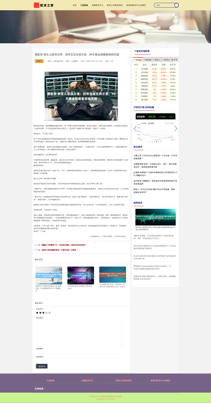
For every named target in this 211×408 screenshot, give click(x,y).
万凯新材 (144, 86)
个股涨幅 (138, 59)
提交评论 (41, 366)
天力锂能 (144, 69)
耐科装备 (144, 79)
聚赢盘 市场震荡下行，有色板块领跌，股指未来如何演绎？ (64, 245)
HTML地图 (118, 396)
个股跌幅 (147, 59)
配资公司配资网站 (115, 5)
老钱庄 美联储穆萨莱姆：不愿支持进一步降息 (59, 250)
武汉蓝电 (144, 82)
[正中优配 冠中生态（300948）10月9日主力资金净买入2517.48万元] (112, 274)
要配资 (39, 61)
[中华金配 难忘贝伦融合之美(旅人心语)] (80, 275)
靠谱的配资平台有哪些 (136, 5)
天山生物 (144, 72)
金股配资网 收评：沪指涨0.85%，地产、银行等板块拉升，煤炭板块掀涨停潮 (155, 165)
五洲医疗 (144, 96)
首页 (75, 5)
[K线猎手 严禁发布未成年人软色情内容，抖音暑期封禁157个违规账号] (49, 275)
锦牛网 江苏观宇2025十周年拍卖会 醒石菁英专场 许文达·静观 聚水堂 (155, 228)
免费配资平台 (97, 5)
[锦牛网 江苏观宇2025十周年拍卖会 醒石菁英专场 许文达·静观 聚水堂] (155, 217)
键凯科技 (144, 89)
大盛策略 (84, 5)
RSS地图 (109, 396)
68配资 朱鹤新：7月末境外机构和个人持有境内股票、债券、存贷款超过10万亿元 (154, 236)
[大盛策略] (44, 5)
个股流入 (157, 59)
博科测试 (144, 75)
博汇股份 (144, 99)
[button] (135, 128)
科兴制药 (144, 93)
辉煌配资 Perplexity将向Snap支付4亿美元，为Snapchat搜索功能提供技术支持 (152, 267)
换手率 (174, 59)
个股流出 (166, 59)
